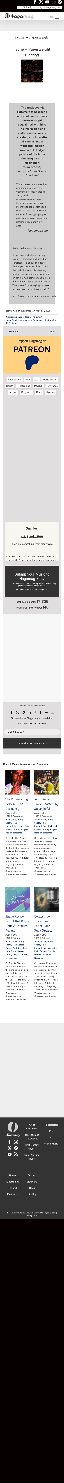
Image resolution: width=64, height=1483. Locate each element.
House (9, 386)
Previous (13, 331)
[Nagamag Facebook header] (36, 2)
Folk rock (52, 826)
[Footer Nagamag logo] (12, 1122)
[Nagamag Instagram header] (55, 2)
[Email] (52, 712)
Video (8, 948)
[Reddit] (23, 712)
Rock (27, 317)
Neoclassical (14, 380)
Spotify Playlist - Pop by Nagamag (17, 831)
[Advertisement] (32, 26)
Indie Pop (24, 826)
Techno (13, 392)
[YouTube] (9, 1154)
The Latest (37, 317)
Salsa (13, 323)
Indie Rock (10, 951)
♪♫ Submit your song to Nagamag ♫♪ (39, 7)
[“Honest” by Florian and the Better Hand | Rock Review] (46, 899)
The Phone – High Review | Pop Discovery (17, 804)
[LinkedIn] (29, 712)
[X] (17, 712)
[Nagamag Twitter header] (42, 2)
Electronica (23, 386)
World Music (49, 380)
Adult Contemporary (22, 320)
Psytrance (52, 386)
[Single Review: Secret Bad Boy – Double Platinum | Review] (17, 899)
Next (52, 331)
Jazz (36, 380)
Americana (38, 320)
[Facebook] (11, 712)
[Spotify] (16, 1148)
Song (20, 819)
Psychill (38, 386)
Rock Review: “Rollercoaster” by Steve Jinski (46, 804)
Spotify (8, 823)
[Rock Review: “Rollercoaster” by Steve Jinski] (46, 782)
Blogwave (26, 392)
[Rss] (16, 1154)
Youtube (16, 948)
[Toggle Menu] (57, 17)
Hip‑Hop (50, 392)
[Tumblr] (40, 712)
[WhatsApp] (35, 712)
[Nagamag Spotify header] (61, 2)
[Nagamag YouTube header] (48, 2)
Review (8, 829)
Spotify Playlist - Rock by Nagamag (46, 831)
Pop (27, 380)
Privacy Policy (32, 1215)
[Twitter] (9, 1148)
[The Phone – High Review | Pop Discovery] (17, 782)
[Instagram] (16, 1142)
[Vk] (46, 712)
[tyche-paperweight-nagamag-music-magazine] (32, 61)
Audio (21, 317)
